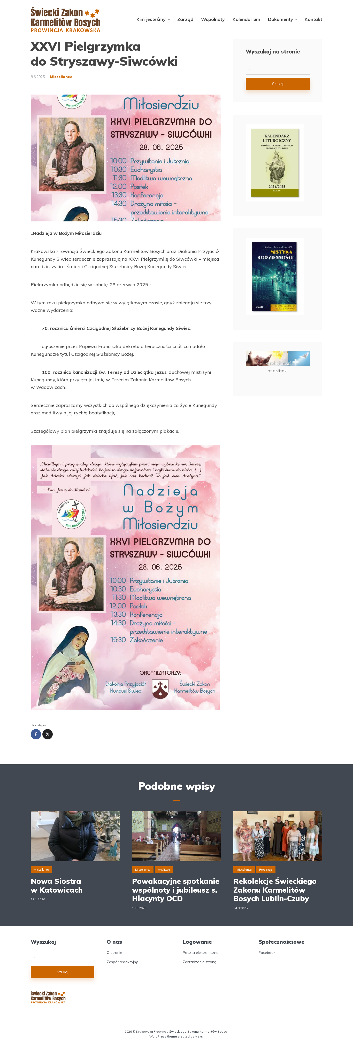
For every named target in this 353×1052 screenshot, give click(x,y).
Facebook (267, 952)
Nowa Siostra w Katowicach (56, 885)
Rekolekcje (265, 869)
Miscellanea (61, 76)
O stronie (114, 952)
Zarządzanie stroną (199, 962)
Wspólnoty (213, 19)
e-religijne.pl (277, 370)
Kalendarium (246, 19)
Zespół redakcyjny (122, 962)
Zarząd (185, 19)
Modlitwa (164, 869)
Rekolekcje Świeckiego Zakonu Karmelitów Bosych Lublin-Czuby (275, 890)
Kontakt (313, 19)
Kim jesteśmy (151, 19)
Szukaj (277, 83)
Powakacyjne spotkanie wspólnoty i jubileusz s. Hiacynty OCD (175, 890)
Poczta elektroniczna (201, 952)
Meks (199, 1036)
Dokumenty (280, 19)
